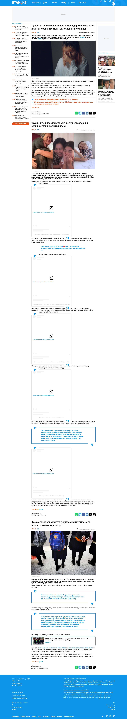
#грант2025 (44, 248)
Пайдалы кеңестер (68, 716)
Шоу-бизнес (82, 3)
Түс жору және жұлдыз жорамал (20, 702)
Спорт (73, 3)
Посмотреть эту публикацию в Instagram (43, 212)
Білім (41, 509)
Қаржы (45, 3)
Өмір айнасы (36, 3)
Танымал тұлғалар (110, 705)
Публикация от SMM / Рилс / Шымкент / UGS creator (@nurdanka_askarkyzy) (51, 304)
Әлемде (63, 3)
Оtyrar (39, 39)
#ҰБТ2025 (51, 248)
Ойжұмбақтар (111, 707)
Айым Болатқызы (36, 666)
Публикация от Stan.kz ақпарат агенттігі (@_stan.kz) (51, 417)
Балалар (113, 709)
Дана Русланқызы (36, 513)
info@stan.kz (16, 681)
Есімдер (14, 709)
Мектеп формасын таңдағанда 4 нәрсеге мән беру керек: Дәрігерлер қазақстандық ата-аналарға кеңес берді (66, 639)
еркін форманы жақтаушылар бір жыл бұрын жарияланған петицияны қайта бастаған (66, 648)
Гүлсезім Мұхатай (36, 112)
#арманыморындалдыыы (62, 248)
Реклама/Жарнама (18, 695)
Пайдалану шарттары (19, 698)
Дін (114, 702)
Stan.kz (82, 37)
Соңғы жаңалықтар (20, 123)
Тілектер (14, 705)
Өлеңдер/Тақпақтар (17, 707)
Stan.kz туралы (17, 692)
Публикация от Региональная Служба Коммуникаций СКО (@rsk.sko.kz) (51, 234)
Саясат (54, 3)
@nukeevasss (45, 246)
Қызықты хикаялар (56, 716)
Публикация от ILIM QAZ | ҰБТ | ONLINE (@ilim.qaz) (51, 495)
